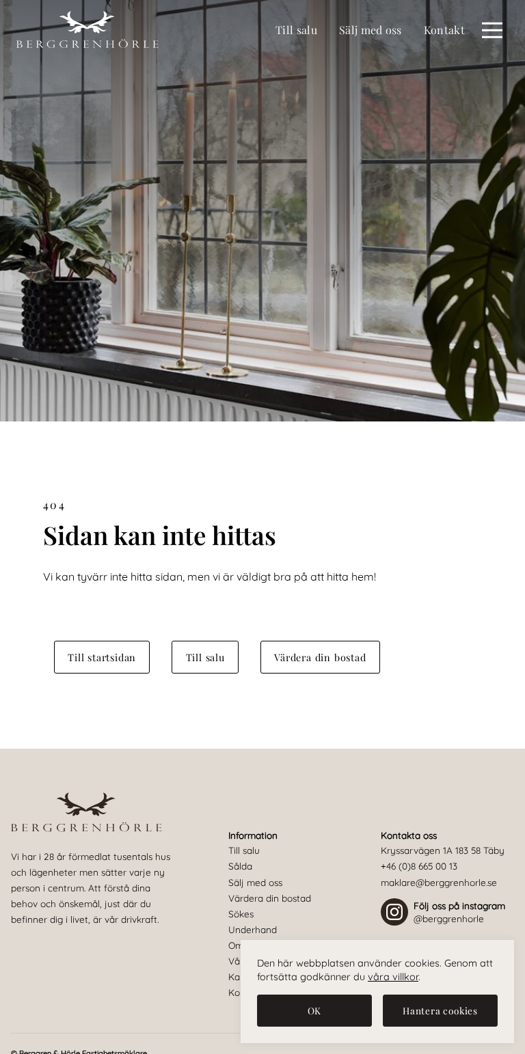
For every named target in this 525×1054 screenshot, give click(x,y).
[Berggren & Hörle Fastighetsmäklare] (87, 30)
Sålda (240, 866)
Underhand (252, 929)
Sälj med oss (370, 30)
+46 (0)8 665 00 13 (419, 866)
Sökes (241, 913)
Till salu (296, 30)
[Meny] (492, 30)
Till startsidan (102, 657)
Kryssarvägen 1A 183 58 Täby (442, 850)
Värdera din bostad (320, 657)
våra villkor (393, 977)
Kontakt (444, 30)
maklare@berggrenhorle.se (439, 882)
